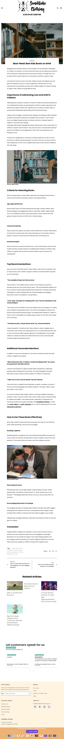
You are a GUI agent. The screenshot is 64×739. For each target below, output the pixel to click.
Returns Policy (5, 709)
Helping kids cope (12, 554)
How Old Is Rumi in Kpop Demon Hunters (31, 586)
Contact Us (4, 704)
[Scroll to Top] (61, 730)
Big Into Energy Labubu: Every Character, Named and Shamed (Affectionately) (14, 620)
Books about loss (17, 548)
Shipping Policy (5, 707)
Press (35, 691)
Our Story (36, 688)
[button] (61, 8)
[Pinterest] (53, 551)
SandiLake (32, 60)
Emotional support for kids (15, 552)
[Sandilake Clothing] (32, 8)
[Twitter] (56, 551)
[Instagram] (44, 707)
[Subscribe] (29, 693)
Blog (34, 696)
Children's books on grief (14, 550)
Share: (45, 551)
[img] (33, 648)
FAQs (2, 715)
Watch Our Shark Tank (40, 693)
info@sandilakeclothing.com (41, 704)
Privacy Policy (5, 712)
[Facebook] (50, 551)
